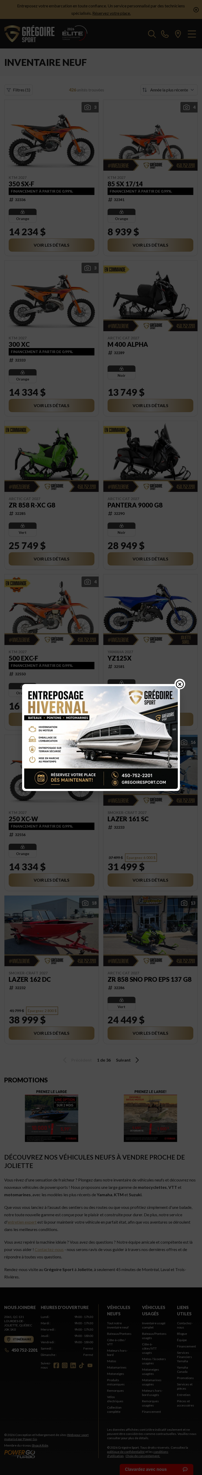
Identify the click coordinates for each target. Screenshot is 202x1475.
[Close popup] (179, 684)
